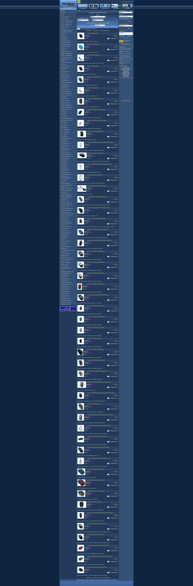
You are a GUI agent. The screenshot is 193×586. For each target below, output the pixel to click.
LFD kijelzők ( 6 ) (65, 167)
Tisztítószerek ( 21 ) (65, 266)
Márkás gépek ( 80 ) (65, 168)
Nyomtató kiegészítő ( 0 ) (66, 212)
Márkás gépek (116, 8)
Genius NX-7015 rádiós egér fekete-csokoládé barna (98, 294)
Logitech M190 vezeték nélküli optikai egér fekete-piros (98, 545)
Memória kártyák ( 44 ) (66, 172)
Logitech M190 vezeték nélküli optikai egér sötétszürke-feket (99, 556)
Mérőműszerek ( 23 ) (65, 176)
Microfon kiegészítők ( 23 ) (66, 177)
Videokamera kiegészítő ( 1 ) (67, 282)
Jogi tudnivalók (126, 72)
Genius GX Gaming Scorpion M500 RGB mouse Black (98, 447)
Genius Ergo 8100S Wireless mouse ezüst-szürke (97, 371)
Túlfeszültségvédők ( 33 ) (66, 268)
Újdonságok (64, 12)
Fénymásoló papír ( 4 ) (66, 89)
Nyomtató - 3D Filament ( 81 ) (67, 203)
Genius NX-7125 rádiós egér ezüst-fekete (95, 327)
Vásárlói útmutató (126, 68)
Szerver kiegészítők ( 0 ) (66, 241)
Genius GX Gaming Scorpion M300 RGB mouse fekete (98, 207)
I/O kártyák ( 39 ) (65, 141)
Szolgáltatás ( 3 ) (65, 248)
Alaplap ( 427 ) (64, 33)
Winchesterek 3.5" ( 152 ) (66, 298)
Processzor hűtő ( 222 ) (66, 228)
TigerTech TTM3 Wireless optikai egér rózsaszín (97, 120)
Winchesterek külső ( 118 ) (66, 300)
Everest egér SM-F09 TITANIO (93, 403)
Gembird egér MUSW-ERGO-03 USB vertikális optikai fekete (99, 240)
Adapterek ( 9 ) (64, 28)
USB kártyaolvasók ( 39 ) (66, 273)
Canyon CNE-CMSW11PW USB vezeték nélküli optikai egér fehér (100, 142)
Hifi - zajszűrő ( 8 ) (65, 136)
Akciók (63, 14)
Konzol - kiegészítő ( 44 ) (66, 152)
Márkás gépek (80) (65, 16)
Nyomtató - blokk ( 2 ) (66, 206)
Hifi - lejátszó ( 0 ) (65, 134)
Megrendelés (125, 41)
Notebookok (127, 8)
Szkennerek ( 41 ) (65, 242)
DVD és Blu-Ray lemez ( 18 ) (67, 62)
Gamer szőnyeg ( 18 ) (66, 102)
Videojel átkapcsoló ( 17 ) (66, 278)
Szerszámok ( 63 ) (65, 237)
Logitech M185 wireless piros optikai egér (95, 480)
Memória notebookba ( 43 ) (66, 174)
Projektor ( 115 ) (64, 230)
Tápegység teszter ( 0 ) (66, 257)
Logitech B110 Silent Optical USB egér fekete (96, 218)
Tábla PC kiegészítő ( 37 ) (66, 253)
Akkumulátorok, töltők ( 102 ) (67, 31)
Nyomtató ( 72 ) (64, 199)
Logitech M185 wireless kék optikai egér (95, 469)
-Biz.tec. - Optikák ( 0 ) (66, 26)
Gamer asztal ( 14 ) (65, 98)
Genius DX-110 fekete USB (92, 33)
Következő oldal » (106, 30)
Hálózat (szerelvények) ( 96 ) (67, 107)
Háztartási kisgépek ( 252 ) (67, 120)
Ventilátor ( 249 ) (65, 277)
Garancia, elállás (126, 70)
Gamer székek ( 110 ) (66, 100)
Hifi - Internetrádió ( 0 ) (66, 132)
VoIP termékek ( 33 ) (65, 289)
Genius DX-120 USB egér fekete (93, 76)
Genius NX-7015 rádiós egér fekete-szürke (96, 251)
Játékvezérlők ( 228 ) (65, 145)
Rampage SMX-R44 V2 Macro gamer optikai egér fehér (98, 458)
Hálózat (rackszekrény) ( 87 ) (67, 105)
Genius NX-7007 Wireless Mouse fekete (95, 349)
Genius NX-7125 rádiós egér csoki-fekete (95, 305)
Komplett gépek (94, 8)
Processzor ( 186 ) (65, 224)
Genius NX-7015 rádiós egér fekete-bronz (95, 283)
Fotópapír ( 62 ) (64, 96)
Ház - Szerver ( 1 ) (65, 116)
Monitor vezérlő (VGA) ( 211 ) (67, 188)
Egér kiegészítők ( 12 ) (66, 71)
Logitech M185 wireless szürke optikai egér (96, 490)
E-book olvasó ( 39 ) (65, 67)
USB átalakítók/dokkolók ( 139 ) (67, 271)
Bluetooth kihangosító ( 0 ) (66, 44)
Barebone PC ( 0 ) (65, 37)
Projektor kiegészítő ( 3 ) (66, 232)
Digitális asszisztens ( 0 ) (66, 51)
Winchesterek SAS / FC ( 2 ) (67, 302)
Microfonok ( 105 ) (65, 179)
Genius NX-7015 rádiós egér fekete (94, 338)
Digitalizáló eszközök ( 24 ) (66, 57)
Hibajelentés (126, 76)
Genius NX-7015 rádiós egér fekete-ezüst (95, 262)
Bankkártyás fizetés (126, 73)
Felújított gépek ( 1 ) (65, 87)
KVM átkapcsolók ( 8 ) (66, 158)
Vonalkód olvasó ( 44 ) (66, 291)
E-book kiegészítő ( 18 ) (66, 66)
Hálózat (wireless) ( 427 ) (66, 109)
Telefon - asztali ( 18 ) (66, 260)
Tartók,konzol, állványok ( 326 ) (67, 259)
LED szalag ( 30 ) (65, 165)
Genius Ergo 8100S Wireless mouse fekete (96, 360)
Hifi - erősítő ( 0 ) (65, 125)
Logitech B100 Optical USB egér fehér (95, 174)
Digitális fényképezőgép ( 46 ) (67, 53)
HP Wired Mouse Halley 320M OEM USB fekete (97, 185)
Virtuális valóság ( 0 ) (65, 286)
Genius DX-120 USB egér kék (93, 44)
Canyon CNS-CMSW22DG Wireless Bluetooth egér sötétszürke (100, 414)
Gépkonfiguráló (105, 8)
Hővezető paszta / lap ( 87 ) (67, 138)
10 (102, 30)
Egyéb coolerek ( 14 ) (66, 75)
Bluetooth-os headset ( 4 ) (66, 46)
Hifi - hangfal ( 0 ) (65, 127)
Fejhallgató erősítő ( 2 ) (66, 80)
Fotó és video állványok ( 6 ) (67, 93)
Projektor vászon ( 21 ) (66, 233)
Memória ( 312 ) (64, 170)
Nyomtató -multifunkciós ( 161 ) (67, 208)
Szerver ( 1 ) (64, 239)
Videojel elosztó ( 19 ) (65, 280)
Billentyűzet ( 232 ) (65, 39)
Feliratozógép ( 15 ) (65, 84)
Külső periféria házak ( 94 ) (66, 156)
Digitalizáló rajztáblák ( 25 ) (66, 58)
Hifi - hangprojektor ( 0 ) (66, 129)
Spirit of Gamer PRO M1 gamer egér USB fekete (97, 567)
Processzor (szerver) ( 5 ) (66, 226)
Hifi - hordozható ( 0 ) (65, 131)
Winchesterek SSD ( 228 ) (66, 304)
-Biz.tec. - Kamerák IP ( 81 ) (67, 22)
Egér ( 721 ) (64, 69)
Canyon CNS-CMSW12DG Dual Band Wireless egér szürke (99, 164)
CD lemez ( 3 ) (64, 48)
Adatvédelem (126, 71)
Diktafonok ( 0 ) (64, 60)
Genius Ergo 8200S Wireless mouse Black (95, 534)
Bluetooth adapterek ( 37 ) (66, 42)
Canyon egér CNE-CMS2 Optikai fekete (95, 131)
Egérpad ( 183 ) (64, 73)
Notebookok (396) (65, 18)
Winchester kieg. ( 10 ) (66, 295)
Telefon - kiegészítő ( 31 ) (66, 262)
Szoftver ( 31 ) (64, 244)
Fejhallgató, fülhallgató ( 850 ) (67, 82)
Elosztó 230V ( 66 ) (65, 78)
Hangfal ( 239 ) (64, 111)
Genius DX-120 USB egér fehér (93, 55)
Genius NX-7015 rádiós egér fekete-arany (95, 273)
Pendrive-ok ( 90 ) (65, 219)
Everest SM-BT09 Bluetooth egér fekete (95, 98)
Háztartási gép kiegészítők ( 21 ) (68, 118)
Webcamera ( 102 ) (65, 293)
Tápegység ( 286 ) (65, 255)
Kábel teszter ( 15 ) (65, 147)
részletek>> (87, 38)
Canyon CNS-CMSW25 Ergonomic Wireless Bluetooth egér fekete (100, 392)
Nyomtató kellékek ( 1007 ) (66, 210)
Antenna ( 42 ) (64, 35)
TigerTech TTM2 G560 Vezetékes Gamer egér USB (97, 229)
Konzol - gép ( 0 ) (65, 150)
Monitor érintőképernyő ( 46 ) (67, 185)
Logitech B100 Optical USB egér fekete (95, 153)
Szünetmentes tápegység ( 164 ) (68, 250)
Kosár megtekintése (126, 40)
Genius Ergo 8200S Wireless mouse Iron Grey (96, 523)
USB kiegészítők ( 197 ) (66, 275)
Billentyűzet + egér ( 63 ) (66, 40)
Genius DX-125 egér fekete (92, 66)
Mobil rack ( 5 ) (64, 181)
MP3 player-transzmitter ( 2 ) (67, 190)
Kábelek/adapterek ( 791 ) (66, 149)
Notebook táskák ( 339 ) (66, 197)
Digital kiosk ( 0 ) (65, 49)
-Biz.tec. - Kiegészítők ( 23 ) (67, 24)
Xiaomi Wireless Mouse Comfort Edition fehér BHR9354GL (99, 425)
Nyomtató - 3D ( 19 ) (65, 201)
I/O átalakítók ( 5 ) (65, 140)
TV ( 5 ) (63, 269)
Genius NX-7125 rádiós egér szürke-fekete (96, 316)
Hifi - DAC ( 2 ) (64, 123)
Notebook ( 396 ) (65, 192)
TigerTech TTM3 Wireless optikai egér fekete (96, 109)
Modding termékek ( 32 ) (66, 183)
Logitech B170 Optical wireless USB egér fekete (97, 436)
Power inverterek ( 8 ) (66, 221)
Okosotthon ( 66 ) (65, 217)
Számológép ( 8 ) (65, 235)
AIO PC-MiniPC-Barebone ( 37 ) (67, 30)
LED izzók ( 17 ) (65, 161)
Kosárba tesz (114, 38)
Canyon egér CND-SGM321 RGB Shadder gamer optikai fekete (100, 512)
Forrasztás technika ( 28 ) (66, 91)
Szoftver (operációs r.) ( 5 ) (67, 246)
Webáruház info (126, 74)
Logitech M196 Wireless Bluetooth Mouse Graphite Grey (98, 382)
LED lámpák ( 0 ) (65, 163)
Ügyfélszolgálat (126, 75)
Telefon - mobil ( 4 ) (65, 264)
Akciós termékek (82, 8)
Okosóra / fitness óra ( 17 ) (67, 215)
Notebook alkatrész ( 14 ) (66, 194)
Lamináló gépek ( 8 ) (65, 159)
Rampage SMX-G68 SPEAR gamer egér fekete (96, 196)
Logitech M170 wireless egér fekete (94, 501)
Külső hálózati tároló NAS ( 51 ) (67, 154)
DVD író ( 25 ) (64, 64)
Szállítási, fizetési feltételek (125, 69)
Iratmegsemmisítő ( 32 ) (66, 143)
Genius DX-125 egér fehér (92, 87)
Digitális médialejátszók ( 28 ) (67, 55)
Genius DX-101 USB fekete (125, 55)
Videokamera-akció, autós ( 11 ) (67, 284)
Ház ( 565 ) (64, 114)
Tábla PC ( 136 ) (65, 251)
